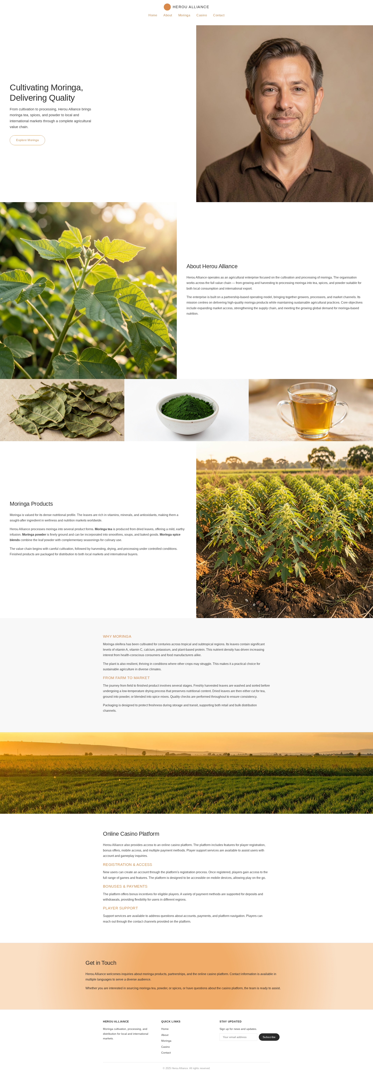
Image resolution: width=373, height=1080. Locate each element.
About (167, 15)
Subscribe (269, 1037)
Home (152, 15)
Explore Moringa (27, 140)
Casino (201, 15)
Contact (218, 15)
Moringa (184, 15)
